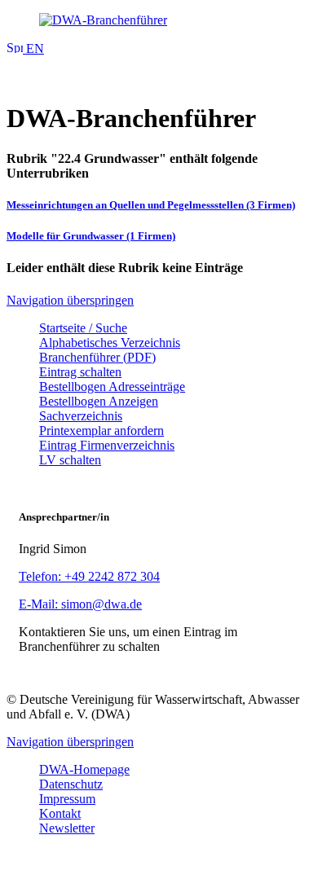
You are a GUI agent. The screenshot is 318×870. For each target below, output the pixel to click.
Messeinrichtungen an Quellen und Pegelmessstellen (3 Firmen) (151, 205)
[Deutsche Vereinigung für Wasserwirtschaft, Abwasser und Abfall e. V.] (159, 20)
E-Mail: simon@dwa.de (80, 604)
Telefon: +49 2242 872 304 (89, 576)
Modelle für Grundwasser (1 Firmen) (91, 236)
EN (33, 48)
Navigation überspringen (70, 300)
